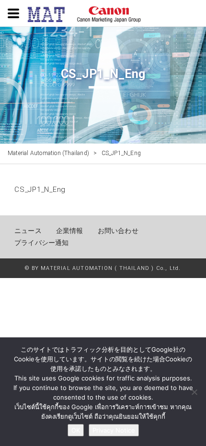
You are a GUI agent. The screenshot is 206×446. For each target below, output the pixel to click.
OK (75, 430)
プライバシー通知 (41, 242)
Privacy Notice (113, 430)
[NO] (194, 392)
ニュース (28, 230)
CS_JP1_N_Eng (40, 189)
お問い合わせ (118, 230)
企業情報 (69, 230)
